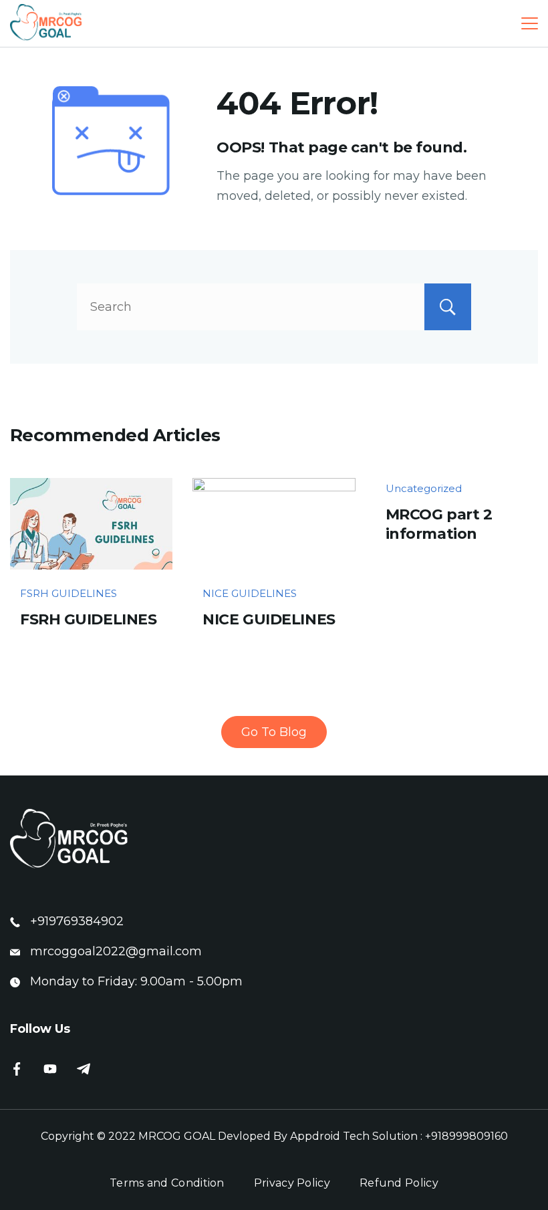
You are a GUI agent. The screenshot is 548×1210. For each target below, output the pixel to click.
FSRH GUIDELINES (68, 593)
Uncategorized (424, 488)
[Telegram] (83, 1069)
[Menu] (529, 23)
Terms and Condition (167, 1183)
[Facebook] (16, 1069)
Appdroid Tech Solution (354, 1136)
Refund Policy (399, 1183)
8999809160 (475, 1136)
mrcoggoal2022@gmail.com (116, 951)
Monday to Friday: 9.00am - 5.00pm (136, 981)
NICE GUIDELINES (249, 593)
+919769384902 (77, 921)
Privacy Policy (292, 1183)
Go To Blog (274, 732)
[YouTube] (50, 1069)
